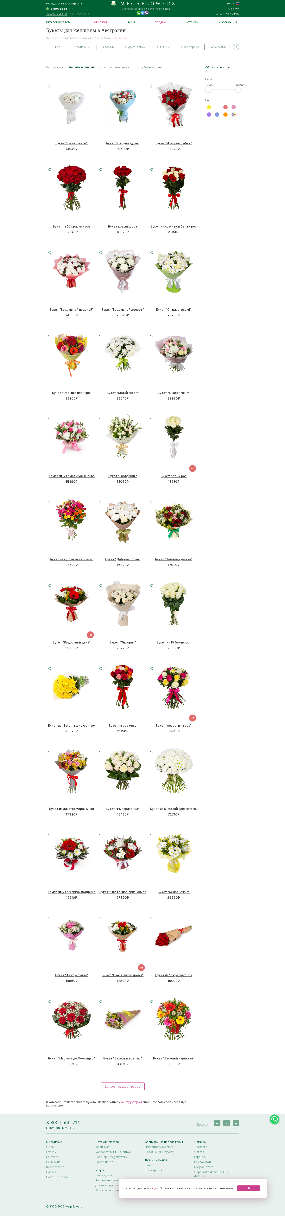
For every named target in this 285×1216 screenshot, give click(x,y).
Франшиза (102, 1147)
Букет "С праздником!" (173, 309)
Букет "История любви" (173, 143)
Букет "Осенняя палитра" (71, 393)
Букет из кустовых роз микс (71, 559)
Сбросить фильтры (217, 67)
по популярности (81, 67)
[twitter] (236, 1123)
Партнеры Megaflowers (111, 1157)
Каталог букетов (58, 22)
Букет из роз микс (122, 725)
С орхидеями (217, 47)
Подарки (161, 22)
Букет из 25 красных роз (71, 226)
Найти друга (103, 1175)
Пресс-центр (104, 1162)
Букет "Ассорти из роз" (174, 725)
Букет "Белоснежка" (174, 892)
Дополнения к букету (159, 1152)
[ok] (226, 1123)
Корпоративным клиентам (113, 1152)
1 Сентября (99, 22)
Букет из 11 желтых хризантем (71, 725)
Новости (52, 1172)
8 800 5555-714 (63, 1122)
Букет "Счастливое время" (122, 975)
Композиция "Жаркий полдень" (72, 892)
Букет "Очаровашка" (174, 393)
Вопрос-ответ (203, 1167)
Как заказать (203, 1162)
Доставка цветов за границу (114, 1185)
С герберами (190, 47)
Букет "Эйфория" (123, 642)
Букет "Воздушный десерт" (123, 309)
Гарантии (200, 1157)
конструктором (131, 1102)
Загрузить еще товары (123, 1086)
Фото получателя (107, 1190)
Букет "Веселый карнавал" (173, 1058)
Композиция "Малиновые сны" (72, 476)
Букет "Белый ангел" (123, 393)
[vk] (217, 1123)
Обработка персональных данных (212, 1173)
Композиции (83, 47)
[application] (202, 1123)
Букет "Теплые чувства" (173, 559)
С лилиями (164, 47)
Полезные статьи (57, 1177)
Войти (230, 3)
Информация (228, 22)
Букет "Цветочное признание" (122, 892)
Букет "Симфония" (122, 476)
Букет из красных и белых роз (174, 226)
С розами (108, 47)
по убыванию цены (150, 67)
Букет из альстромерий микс (71, 809)
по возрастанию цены (114, 67)
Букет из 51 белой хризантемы (173, 809)
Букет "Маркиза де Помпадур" (71, 1058)
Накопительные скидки (160, 1147)
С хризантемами (136, 47)
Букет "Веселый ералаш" (122, 1058)
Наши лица (53, 1162)
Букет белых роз (174, 476)
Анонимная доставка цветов (114, 1180)
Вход (148, 1165)
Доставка (200, 1147)
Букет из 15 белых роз (174, 642)
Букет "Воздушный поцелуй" (71, 309)
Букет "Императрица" (122, 809)
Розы (131, 22)
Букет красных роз (122, 226)
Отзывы (193, 22)
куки (155, 1188)
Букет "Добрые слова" (122, 559)
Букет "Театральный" (71, 975)
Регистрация (153, 1170)
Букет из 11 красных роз (173, 975)
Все (57, 47)
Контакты (52, 1157)
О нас (50, 1147)
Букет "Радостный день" (71, 642)
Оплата (199, 1152)
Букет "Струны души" (122, 143)
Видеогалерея (56, 1167)
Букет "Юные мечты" (71, 143)
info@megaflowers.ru (60, 1128)
